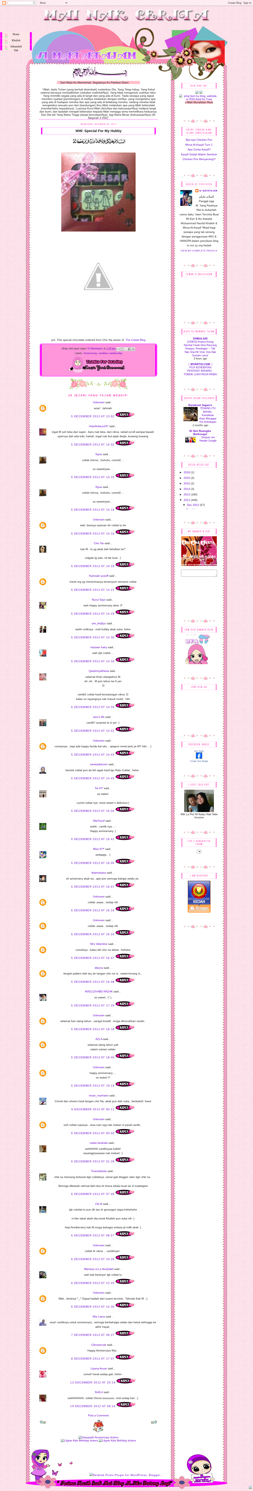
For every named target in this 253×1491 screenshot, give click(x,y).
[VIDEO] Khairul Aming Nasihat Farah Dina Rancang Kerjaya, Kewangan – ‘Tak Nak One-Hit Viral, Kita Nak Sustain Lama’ (200, 348)
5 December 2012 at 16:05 (93, 863)
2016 (187, 477)
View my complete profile (199, 250)
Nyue (98, 454)
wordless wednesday (110, 353)
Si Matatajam (95, 348)
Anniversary (90, 353)
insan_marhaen (99, 1095)
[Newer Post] (42, 1423)
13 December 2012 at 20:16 (93, 1382)
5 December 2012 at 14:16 (93, 509)
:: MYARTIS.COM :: (200, 364)
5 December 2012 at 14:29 (93, 613)
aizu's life (99, 716)
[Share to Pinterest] (133, 349)
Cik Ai (98, 1203)
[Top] (250, 1488)
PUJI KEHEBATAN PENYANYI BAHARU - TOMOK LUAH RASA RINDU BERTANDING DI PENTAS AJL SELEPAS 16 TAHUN (200, 374)
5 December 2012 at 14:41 (93, 730)
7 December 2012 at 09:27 (93, 1334)
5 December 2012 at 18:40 (93, 1057)
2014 (187, 488)
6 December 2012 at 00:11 (93, 1109)
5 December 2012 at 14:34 (93, 661)
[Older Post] (154, 1423)
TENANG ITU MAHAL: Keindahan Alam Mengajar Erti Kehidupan (207, 415)
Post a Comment (98, 1415)
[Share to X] (126, 349)
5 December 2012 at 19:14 (93, 1085)
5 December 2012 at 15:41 (93, 839)
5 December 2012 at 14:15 (93, 477)
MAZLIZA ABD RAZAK (99, 991)
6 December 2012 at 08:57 (93, 1235)
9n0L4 (99, 1392)
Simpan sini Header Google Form (207, 441)
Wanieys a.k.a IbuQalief (98, 1269)
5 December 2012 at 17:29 (93, 1005)
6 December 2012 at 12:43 (93, 1283)
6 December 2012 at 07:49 (93, 1194)
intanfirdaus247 (99, 426)
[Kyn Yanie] (199, 757)
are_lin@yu (99, 623)
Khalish (16, 40)
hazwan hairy (99, 647)
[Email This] (118, 349)
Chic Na (99, 543)
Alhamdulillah (16, 47)
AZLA (98, 1039)
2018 (187, 472)
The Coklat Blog (135, 339)
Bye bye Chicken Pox (199, 139)
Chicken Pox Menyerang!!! (199, 159)
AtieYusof (99, 820)
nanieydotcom (99, 764)
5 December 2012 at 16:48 (93, 981)
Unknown (99, 402)
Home (16, 34)
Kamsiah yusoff (98, 575)
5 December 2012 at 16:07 (93, 886)
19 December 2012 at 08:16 (93, 1406)
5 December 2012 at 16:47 (93, 957)
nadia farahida (99, 1142)
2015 (187, 483)
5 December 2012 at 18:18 (93, 1029)
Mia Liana (99, 1316)
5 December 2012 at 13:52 (93, 416)
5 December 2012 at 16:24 (93, 910)
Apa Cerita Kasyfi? (199, 149)
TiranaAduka (99, 1171)
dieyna (99, 967)
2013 (187, 494)
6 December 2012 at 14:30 (93, 1306)
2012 (187, 500)
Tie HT (99, 788)
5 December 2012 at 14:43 (93, 754)
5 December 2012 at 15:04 (93, 810)
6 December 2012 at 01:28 (93, 1161)
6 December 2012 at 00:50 (93, 1133)
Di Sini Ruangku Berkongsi (200, 432)
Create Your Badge (199, 761)
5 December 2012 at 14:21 (93, 589)
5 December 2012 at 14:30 (93, 637)
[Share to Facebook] (129, 349)
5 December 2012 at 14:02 (93, 444)
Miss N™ (98, 849)
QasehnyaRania (99, 670)
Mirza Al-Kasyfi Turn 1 (199, 144)
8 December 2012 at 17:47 (93, 1358)
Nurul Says (99, 599)
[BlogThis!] (122, 349)
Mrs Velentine (98, 943)
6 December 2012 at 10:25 (93, 1259)
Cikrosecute (98, 1344)
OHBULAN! (200, 338)
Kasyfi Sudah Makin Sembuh (199, 154)
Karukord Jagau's (200, 405)
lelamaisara (99, 872)
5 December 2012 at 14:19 (93, 566)
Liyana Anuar (99, 1368)
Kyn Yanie (199, 751)
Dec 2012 (193, 504)
